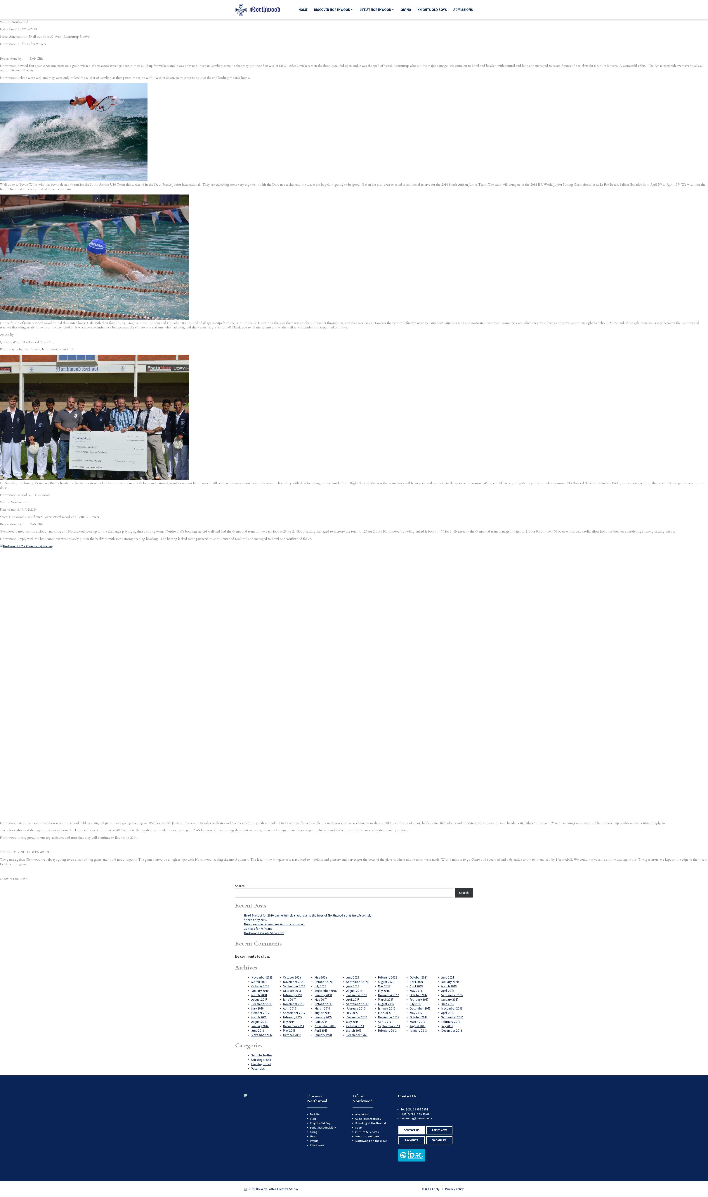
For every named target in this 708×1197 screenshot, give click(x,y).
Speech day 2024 (255, 920)
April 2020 (416, 982)
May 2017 (321, 999)
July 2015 (352, 1013)
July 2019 (320, 986)
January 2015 (323, 1017)
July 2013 (447, 1026)
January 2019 (260, 991)
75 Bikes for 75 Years (258, 929)
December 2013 (293, 1026)
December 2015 (420, 1008)
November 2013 (325, 1026)
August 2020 (386, 982)
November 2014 (388, 1017)
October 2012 (292, 1035)
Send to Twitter (261, 1055)
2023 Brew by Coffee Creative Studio (273, 1189)
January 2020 (450, 982)
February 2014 (450, 1022)
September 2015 (294, 1013)
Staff (313, 1118)
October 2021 (418, 977)
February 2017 (419, 999)
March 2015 (259, 1017)
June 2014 (321, 1022)
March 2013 (354, 1030)
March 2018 (259, 995)
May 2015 (416, 1013)
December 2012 (451, 1030)
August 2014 (259, 1022)
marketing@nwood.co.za (416, 1118)
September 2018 (326, 991)
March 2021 (259, 982)
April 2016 (289, 1008)
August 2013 (418, 1026)
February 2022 (387, 977)
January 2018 (323, 995)
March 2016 (322, 1008)
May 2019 (384, 986)
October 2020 (324, 982)
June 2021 (447, 977)
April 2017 (352, 999)
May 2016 (257, 1008)
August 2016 (386, 1004)
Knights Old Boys (432, 10)
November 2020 (293, 982)
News (313, 1136)
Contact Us (411, 1130)
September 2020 (357, 982)
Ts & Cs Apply (430, 1189)
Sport (358, 1127)
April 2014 (384, 1022)
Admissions (463, 10)
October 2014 (419, 1017)
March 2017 (385, 999)
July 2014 (289, 1022)
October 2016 (323, 1004)
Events (314, 1141)
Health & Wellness (367, 1136)
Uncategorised (261, 1060)
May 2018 (416, 991)
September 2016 (357, 1004)
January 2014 (260, 1026)
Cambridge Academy (368, 1118)
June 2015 (384, 1013)
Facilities (315, 1114)
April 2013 (321, 1030)
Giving (406, 10)
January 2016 (386, 1008)
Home (303, 10)
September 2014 (452, 1017)
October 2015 (260, 1013)
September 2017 (452, 995)
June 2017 (289, 999)
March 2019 (449, 986)
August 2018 (354, 991)
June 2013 (257, 1030)
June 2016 (447, 1004)
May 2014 (352, 1022)
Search (240, 886)
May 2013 (289, 1030)
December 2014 (356, 1017)
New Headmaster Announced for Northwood (274, 924)
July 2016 (415, 1004)
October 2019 (260, 986)
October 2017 (418, 995)
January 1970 (323, 1035)
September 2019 (294, 986)
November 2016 (293, 1004)
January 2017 (449, 999)
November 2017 (388, 995)
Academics (362, 1114)
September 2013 (389, 1026)
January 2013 (418, 1030)
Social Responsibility (323, 1127)
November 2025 (262, 977)
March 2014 (417, 1022)
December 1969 (356, 1035)
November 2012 (261, 1035)
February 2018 (292, 995)
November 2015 (451, 1008)
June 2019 (352, 986)
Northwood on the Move (371, 1141)
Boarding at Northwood (370, 1123)
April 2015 (447, 1013)
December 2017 (356, 995)
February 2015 (292, 1017)
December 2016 (261, 1004)
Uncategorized (261, 1064)
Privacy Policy (454, 1189)
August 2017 (259, 999)
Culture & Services (367, 1132)
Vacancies (258, 1068)
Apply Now (439, 1130)
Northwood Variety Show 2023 (264, 933)
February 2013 (387, 1030)
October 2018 (292, 991)
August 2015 (322, 1013)
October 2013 (355, 1026)
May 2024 (321, 977)
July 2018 (384, 991)
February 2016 (355, 1008)
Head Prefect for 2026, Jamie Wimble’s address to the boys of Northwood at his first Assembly (307, 915)
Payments (411, 1140)
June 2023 (352, 977)
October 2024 (292, 977)
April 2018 (447, 991)
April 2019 (416, 986)
